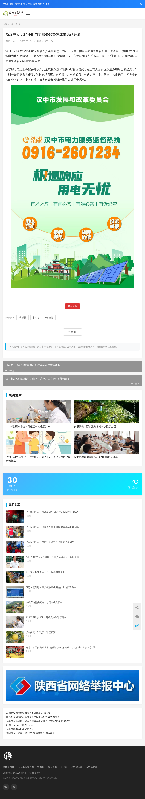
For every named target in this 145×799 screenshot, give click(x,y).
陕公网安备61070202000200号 (41, 778)
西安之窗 (52, 767)
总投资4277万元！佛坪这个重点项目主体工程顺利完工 (54, 557)
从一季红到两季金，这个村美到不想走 (45, 572)
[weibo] (14, 787)
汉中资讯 (15, 23)
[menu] (28, 13)
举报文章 (72, 306)
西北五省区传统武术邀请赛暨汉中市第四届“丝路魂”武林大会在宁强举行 (62, 647)
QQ (37, 317)
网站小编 (10, 40)
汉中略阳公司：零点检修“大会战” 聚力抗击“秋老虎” (52, 512)
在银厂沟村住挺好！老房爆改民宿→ (44, 602)
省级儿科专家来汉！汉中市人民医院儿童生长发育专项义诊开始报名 (38, 458)
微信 (51, 317)
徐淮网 (40, 767)
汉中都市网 (76, 767)
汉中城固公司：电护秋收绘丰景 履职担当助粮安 (50, 542)
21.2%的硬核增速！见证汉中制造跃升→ (28, 426)
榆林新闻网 (8, 767)
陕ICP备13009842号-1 (14, 778)
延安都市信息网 (26, 767)
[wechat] (6, 787)
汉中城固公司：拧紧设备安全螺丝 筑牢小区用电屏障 (52, 527)
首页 (5, 23)
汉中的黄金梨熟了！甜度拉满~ (41, 632)
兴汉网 (63, 767)
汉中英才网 (91, 767)
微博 (24, 317)
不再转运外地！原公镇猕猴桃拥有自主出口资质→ (51, 587)
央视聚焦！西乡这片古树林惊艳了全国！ (96, 426)
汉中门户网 (26, 772)
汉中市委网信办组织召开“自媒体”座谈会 (96, 456)
